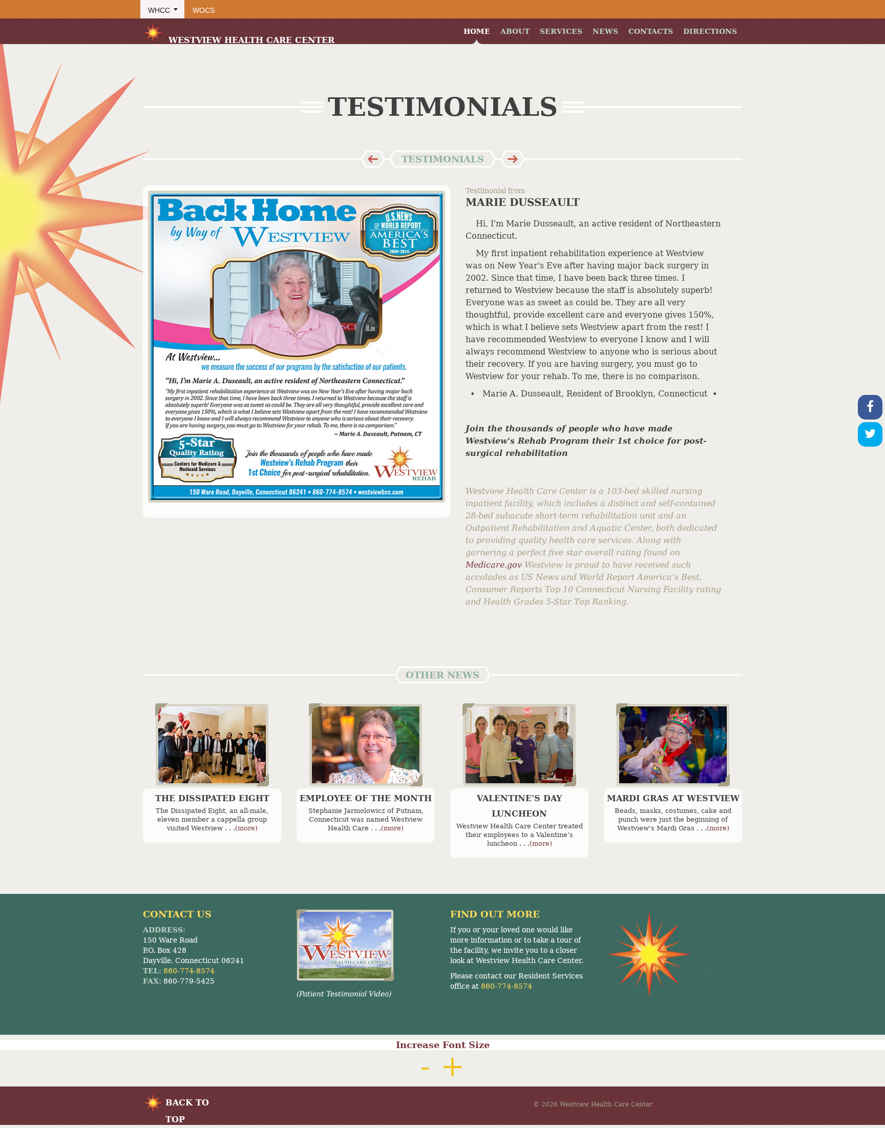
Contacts (650, 31)
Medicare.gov (495, 565)
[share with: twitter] (870, 434)
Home (476, 31)
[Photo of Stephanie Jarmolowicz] (365, 745)
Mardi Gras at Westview (673, 798)
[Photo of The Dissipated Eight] (212, 745)
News (605, 31)
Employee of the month (366, 798)
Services (561, 31)
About (515, 31)
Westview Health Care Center (251, 40)
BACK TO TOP (187, 1104)
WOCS (204, 10)
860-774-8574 (189, 971)
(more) (246, 828)
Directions (710, 31)
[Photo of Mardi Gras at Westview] (673, 745)
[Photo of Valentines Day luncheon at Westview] (519, 745)
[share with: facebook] (870, 407)
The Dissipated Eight (212, 798)
